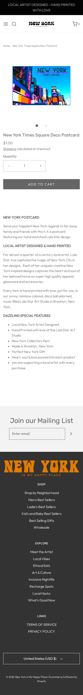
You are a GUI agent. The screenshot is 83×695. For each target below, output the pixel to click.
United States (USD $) (40, 658)
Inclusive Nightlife (41, 579)
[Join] (71, 434)
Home (6, 45)
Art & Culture (41, 572)
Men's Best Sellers (41, 500)
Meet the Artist (41, 552)
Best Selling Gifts (41, 520)
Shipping (9, 149)
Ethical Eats (41, 565)
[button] (41, 86)
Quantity (10, 156)
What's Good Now (41, 600)
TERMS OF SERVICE (42, 624)
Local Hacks (41, 593)
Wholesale (41, 527)
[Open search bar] (15, 24)
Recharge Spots (41, 586)
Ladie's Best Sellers (41, 507)
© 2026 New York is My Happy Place (26, 676)
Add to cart (41, 184)
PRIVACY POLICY (41, 631)
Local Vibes (41, 559)
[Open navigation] (5, 24)
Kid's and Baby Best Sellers (42, 513)
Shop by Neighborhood (41, 493)
